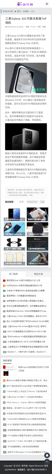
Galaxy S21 (32, 201)
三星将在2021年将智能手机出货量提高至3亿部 (27, 346)
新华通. (25, 465)
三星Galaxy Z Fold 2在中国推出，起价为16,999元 (28, 316)
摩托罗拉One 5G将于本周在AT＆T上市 (23, 280)
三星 (42, 201)
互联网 (26, 11)
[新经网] (26, 4)
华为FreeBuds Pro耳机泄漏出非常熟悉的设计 (27, 336)
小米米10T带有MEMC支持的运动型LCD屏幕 (26, 290)
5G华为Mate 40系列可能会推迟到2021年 (24, 285)
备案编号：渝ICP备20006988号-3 (32, 469)
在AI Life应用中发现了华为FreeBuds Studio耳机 (28, 321)
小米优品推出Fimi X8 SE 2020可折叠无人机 (26, 341)
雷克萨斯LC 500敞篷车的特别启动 (21, 295)
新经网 (33, 27)
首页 (19, 11)
